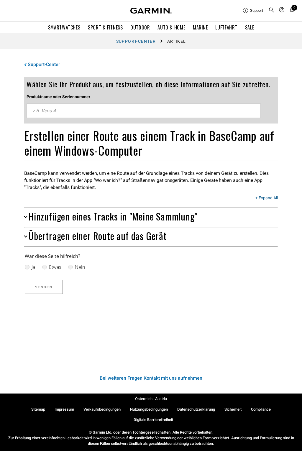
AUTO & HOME (171, 27)
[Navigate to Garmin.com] (151, 10)
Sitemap (38, 409)
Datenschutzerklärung (196, 409)
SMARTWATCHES (64, 27)
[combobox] (144, 110)
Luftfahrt (226, 27)
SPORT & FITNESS (105, 27)
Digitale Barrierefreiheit (153, 419)
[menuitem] (253, 10)
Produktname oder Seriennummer (58, 96)
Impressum (64, 409)
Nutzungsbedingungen (149, 409)
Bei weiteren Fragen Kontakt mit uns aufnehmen (151, 378)
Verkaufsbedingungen (102, 409)
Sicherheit (233, 409)
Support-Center (136, 41)
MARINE (200, 27)
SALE (249, 27)
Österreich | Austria (151, 398)
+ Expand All (266, 198)
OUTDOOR (140, 27)
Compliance (261, 409)
